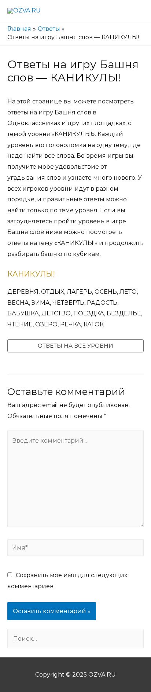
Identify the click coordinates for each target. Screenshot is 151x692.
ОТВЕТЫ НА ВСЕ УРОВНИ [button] (75, 345)
